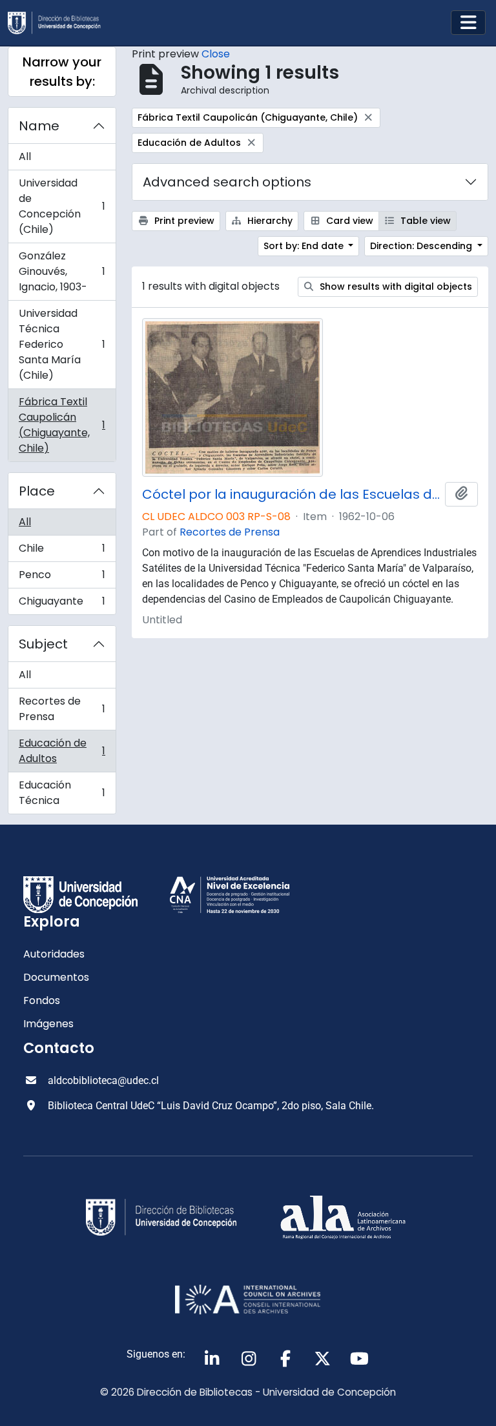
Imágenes (48, 1023)
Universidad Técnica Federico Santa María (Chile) (61, 344)
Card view (348, 220)
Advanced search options (227, 182)
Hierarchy (269, 220)
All (25, 156)
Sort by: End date (305, 245)
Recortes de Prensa (61, 709)
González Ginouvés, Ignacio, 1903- (61, 271)
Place (37, 491)
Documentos (56, 977)
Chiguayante (61, 604)
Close (216, 53)
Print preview (183, 220)
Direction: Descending (422, 245)
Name (39, 126)
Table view (424, 220)
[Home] (59, 22)
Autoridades (54, 954)
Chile (61, 551)
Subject (43, 644)
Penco (61, 577)
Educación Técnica (61, 793)
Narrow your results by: (62, 71)
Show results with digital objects (394, 286)
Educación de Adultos (61, 751)
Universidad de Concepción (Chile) (61, 206)
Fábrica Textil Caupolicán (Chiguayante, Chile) (61, 425)
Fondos (41, 1000)
